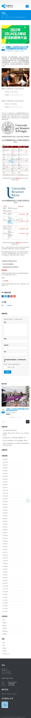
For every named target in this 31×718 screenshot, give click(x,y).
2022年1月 (5, 487)
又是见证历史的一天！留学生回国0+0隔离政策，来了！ (15, 437)
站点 (5, 351)
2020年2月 (5, 530)
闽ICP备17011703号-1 (21, 717)
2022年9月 (5, 468)
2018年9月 (5, 563)
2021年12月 (5, 490)
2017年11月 (5, 589)
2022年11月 (5, 465)
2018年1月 (5, 583)
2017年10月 (5, 591)
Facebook (3, 296)
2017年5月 (5, 605)
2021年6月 (5, 507)
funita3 (10, 51)
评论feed (5, 651)
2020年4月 (5, 524)
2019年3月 (5, 549)
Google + (11, 296)
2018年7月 (5, 569)
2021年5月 (5, 510)
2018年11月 (5, 558)
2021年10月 (5, 496)
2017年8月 (5, 597)
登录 (4, 645)
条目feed (5, 648)
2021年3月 (5, 515)
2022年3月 (5, 482)
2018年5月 (5, 575)
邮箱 (14, 296)
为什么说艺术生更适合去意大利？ (10, 430)
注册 (4, 642)
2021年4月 (5, 513)
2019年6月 (5, 541)
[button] (9, 417)
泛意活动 (5, 628)
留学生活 (5, 634)
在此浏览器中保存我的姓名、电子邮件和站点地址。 (15, 360)
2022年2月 (5, 484)
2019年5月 (5, 544)
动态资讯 (17, 51)
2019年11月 (5, 538)
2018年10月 (5, 560)
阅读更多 (8, 414)
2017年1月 (5, 611)
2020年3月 (5, 527)
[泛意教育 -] (7, 6)
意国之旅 (5, 625)
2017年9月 (5, 594)
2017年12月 (5, 586)
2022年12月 (5, 462)
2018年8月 (5, 566)
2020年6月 (5, 518)
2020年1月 (5, 532)
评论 (5, 322)
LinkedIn (8, 296)
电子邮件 (6, 345)
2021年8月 (5, 501)
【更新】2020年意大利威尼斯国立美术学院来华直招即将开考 (17, 409)
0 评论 (22, 51)
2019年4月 (5, 546)
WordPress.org (6, 653)
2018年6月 (5, 572)
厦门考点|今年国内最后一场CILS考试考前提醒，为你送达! (15, 440)
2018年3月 (5, 580)
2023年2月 (5, 459)
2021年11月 (5, 493)
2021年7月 (5, 504)
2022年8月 (5, 470)
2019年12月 (5, 535)
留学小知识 (5, 631)
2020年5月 (5, 521)
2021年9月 (5, 498)
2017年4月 (5, 608)
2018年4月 (5, 577)
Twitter (6, 296)
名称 (5, 338)
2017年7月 (5, 600)
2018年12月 (5, 555)
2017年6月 (5, 603)
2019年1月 (5, 552)
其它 (4, 620)
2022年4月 (5, 479)
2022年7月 (5, 473)
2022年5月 (5, 476)
